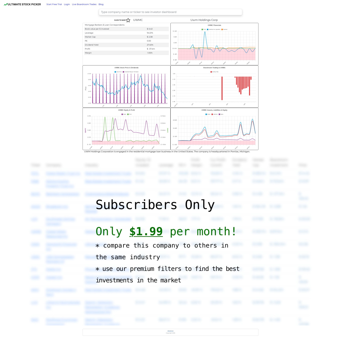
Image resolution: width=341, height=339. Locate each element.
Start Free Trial (54, 4)
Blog (101, 4)
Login (67, 4)
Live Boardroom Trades (84, 4)
